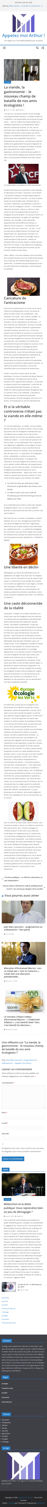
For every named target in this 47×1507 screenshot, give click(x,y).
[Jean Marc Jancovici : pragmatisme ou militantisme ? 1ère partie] (23, 902)
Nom (4, 1112)
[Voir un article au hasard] (42, 47)
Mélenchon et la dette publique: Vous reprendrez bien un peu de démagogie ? (23, 1208)
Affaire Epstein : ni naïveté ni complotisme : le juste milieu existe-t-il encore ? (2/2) (26, 7)
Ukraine (4, 1425)
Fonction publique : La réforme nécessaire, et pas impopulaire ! (23, 879)
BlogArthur (21, 110)
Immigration (6, 1422)
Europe (4, 1428)
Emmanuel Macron (9, 1308)
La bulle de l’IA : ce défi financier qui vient (30, 1285)
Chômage (5, 1312)
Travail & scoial (7, 1388)
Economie (7, 1199)
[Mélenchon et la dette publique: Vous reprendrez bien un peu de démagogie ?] (23, 1184)
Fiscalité (5, 1305)
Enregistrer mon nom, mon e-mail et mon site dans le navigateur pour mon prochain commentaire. (23, 1150)
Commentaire (8, 1083)
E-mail (5, 1123)
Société (4, 1393)
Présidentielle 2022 (9, 1323)
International (7, 1402)
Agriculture (6, 1433)
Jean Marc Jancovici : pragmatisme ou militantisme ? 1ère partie (23, 928)
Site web (5, 1133)
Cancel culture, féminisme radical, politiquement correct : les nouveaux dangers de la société (23, 887)
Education (5, 1298)
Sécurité (5, 1301)
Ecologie (7, 82)
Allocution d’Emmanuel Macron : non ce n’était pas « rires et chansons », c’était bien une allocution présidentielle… (22, 972)
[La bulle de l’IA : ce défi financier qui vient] (9, 1287)
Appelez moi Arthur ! (23, 35)
